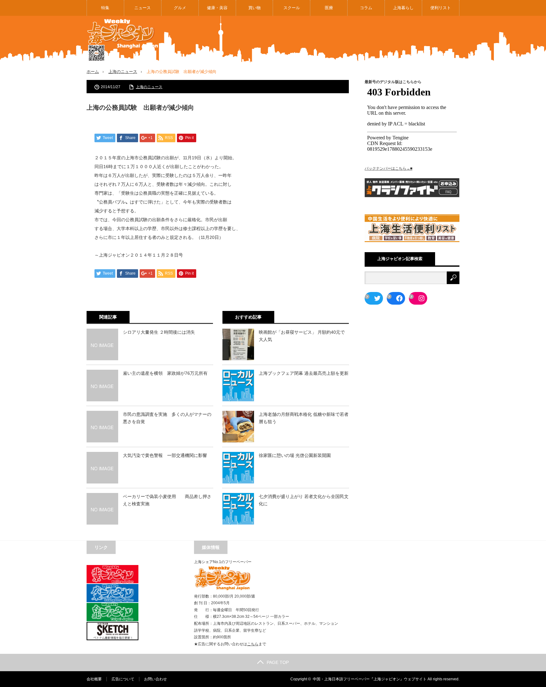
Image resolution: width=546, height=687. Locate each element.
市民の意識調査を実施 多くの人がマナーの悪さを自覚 (167, 418)
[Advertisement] (344, 39)
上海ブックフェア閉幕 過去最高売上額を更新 (304, 373)
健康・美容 (217, 7)
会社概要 (94, 679)
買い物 (254, 7)
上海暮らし (403, 7)
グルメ (180, 7)
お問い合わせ (155, 679)
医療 (329, 7)
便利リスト (440, 7)
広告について (123, 679)
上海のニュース (122, 71)
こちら (252, 644)
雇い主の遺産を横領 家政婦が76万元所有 (165, 373)
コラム (366, 7)
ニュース (142, 7)
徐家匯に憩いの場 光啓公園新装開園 (295, 455)
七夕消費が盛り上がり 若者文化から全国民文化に (304, 500)
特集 (105, 7)
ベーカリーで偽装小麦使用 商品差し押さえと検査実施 (167, 500)
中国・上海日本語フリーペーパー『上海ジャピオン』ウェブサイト (370, 679)
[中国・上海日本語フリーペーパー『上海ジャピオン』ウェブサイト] (123, 40)
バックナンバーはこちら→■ (388, 168)
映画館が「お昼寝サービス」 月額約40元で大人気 (302, 336)
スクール (291, 7)
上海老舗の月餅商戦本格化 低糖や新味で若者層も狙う (304, 418)
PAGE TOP (278, 662)
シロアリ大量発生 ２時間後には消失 (159, 332)
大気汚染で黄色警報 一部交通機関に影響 (165, 455)
